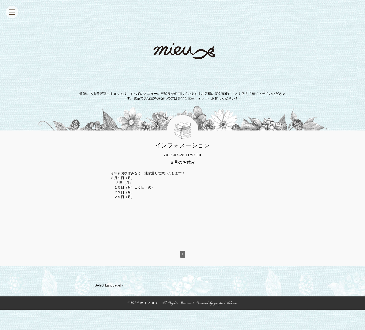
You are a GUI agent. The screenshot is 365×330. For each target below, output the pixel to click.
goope (218, 303)
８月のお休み (182, 162)
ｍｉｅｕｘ (149, 303)
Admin (231, 303)
